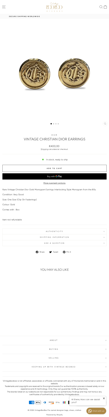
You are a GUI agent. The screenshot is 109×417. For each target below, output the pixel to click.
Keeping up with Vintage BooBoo (54, 367)
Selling (54, 358)
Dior (54, 135)
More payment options (54, 183)
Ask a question (54, 243)
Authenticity (54, 231)
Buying (53, 349)
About (54, 340)
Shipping (44, 149)
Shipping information (54, 237)
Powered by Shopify (54, 415)
